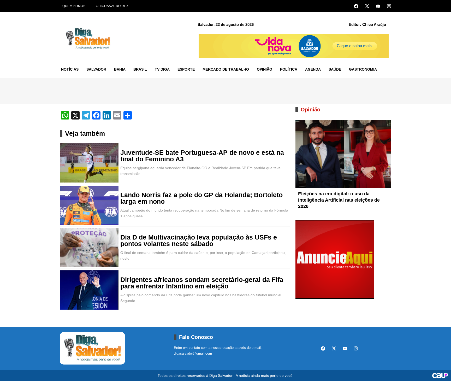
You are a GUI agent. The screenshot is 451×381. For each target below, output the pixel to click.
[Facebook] (356, 6)
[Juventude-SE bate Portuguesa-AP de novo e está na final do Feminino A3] (89, 163)
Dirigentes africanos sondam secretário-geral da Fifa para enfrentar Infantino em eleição (201, 282)
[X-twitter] (367, 6)
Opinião (264, 69)
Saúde (335, 69)
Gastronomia (363, 69)
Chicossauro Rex (112, 6)
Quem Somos (73, 6)
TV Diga (162, 69)
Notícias (70, 69)
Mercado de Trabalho (226, 69)
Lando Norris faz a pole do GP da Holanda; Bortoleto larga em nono (201, 198)
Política (288, 69)
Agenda (313, 69)
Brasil (140, 69)
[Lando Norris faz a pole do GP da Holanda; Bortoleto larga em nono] (89, 205)
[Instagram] (389, 6)
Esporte (186, 69)
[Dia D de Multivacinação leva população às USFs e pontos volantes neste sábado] (89, 247)
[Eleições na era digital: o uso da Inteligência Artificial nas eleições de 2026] (343, 154)
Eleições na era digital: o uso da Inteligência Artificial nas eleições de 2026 (339, 200)
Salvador (96, 69)
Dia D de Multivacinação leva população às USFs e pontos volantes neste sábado (198, 240)
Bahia (120, 69)
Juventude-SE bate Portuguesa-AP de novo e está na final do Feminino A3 (202, 155)
